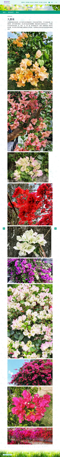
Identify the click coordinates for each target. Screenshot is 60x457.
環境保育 (36, 2)
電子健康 (40, 2)
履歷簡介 (23, 2)
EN (56, 2)
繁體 (52, 2)
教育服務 (27, 2)
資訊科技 (32, 2)
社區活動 (45, 2)
